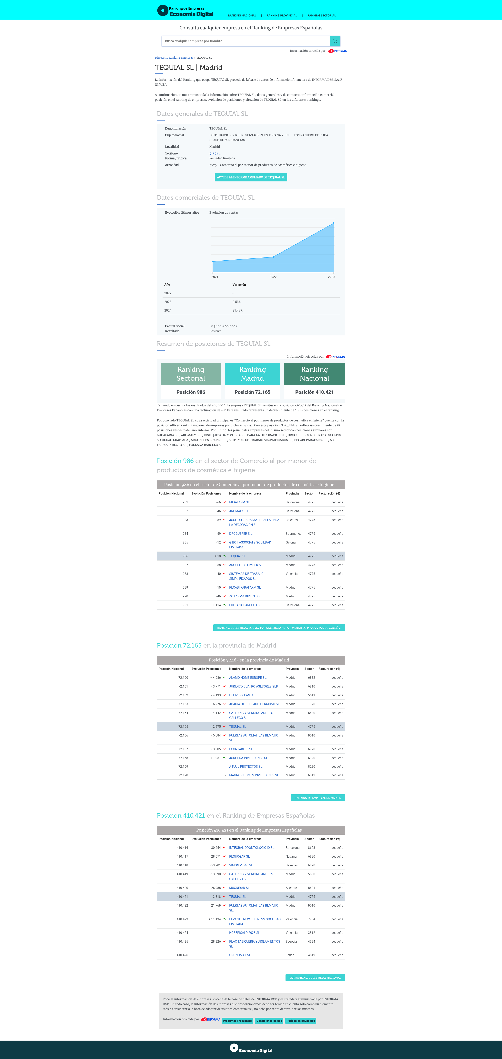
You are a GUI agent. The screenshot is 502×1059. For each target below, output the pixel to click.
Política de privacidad (301, 1021)
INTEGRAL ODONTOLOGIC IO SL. (252, 847)
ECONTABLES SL (241, 749)
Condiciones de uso (269, 1021)
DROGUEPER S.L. (241, 533)
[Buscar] (335, 41)
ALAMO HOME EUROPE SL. (248, 677)
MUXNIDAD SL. (239, 888)
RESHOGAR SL (239, 856)
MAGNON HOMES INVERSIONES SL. (254, 775)
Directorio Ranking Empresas (174, 57)
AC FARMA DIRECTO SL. (246, 596)
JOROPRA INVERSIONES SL (248, 758)
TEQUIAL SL (237, 556)
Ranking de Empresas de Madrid (318, 798)
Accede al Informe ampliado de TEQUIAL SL (251, 177)
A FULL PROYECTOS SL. (246, 766)
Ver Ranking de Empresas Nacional (315, 977)
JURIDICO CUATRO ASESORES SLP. (253, 686)
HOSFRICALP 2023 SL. (245, 932)
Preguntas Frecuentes (237, 1021)
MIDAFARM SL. (239, 502)
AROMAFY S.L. (239, 511)
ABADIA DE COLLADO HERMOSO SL (254, 704)
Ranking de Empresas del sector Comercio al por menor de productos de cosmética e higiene (281, 628)
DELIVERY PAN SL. (242, 695)
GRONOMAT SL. (240, 955)
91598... (215, 153)
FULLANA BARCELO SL (245, 605)
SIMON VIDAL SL (241, 865)
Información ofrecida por (308, 51)
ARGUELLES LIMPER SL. (246, 565)
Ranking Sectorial (321, 15)
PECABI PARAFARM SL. (245, 587)
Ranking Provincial (282, 15)
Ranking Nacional (242, 15)
